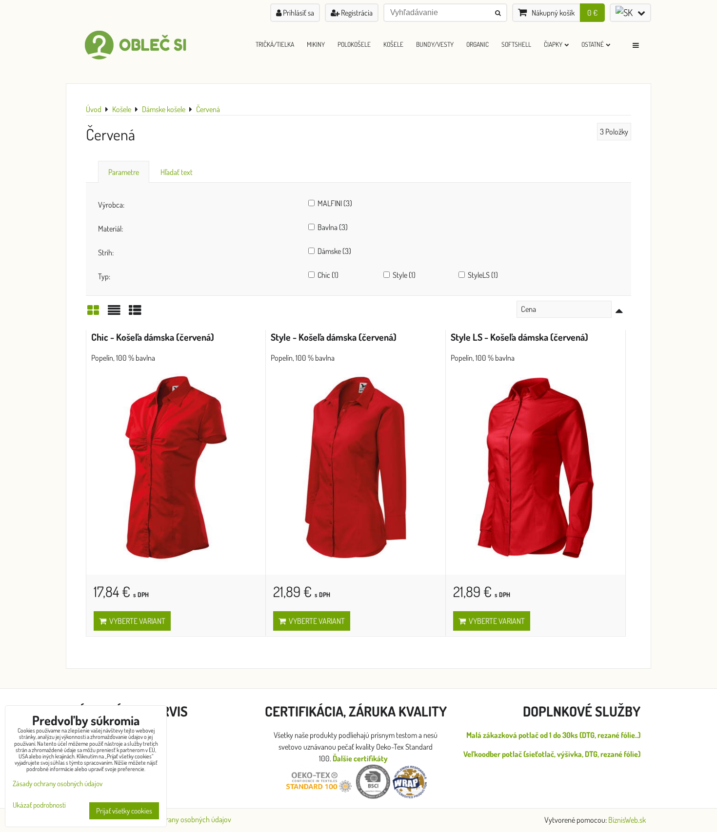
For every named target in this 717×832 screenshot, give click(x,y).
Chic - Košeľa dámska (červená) (152, 337)
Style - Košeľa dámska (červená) (334, 337)
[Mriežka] (93, 313)
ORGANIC (477, 44)
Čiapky (553, 44)
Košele (393, 44)
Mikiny (316, 44)
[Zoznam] (114, 313)
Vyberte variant (135, 621)
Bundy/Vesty (435, 44)
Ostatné (592, 44)
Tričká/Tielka (275, 44)
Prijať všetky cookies (124, 810)
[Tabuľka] (135, 313)
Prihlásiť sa (297, 13)
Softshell (516, 44)
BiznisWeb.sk (627, 820)
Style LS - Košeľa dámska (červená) (519, 337)
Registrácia (356, 13)
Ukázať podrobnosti (39, 805)
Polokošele (354, 44)
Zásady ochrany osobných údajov (181, 819)
